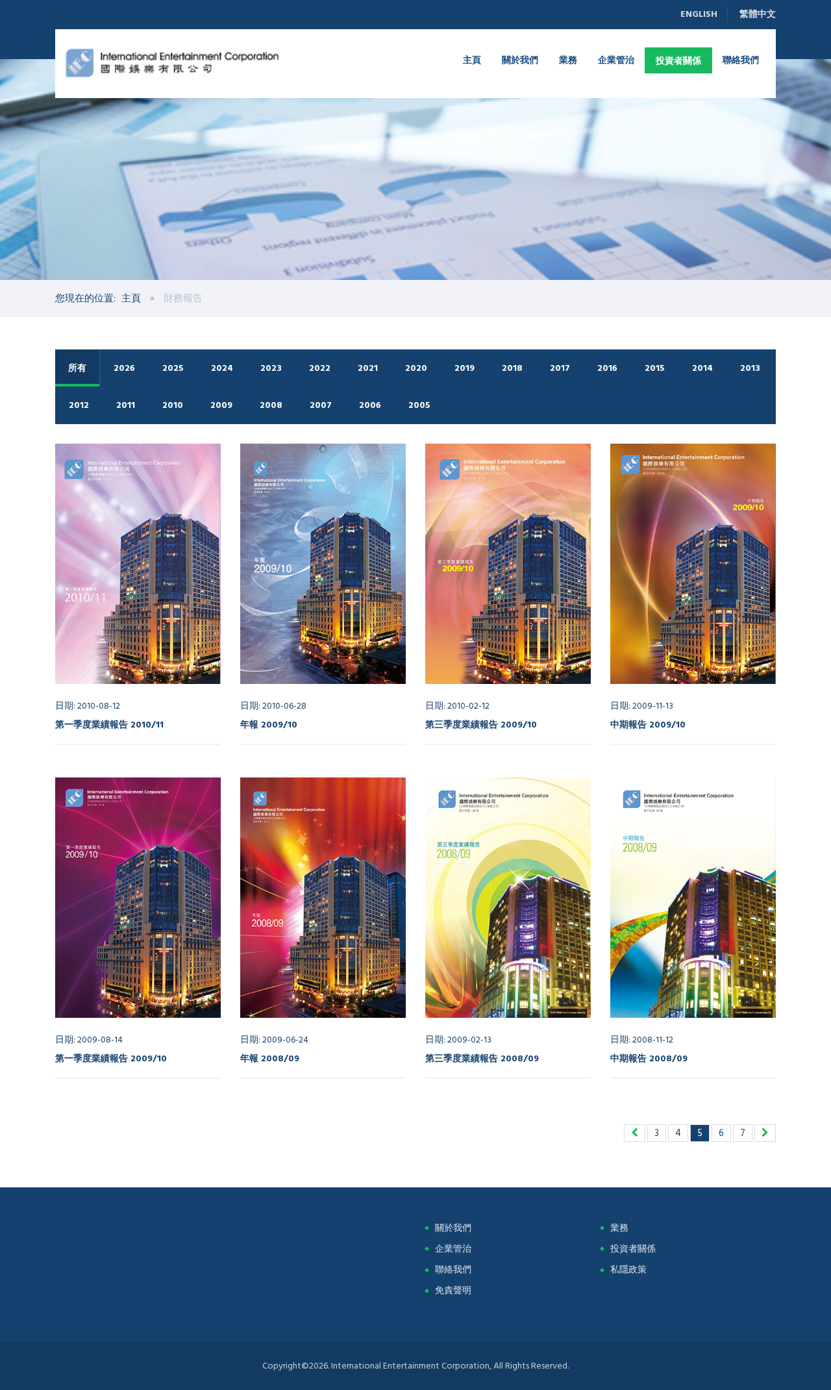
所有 (77, 367)
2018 (512, 367)
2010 (172, 405)
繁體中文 (757, 13)
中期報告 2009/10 (648, 724)
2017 (560, 367)
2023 (271, 367)
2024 (222, 367)
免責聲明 (453, 1290)
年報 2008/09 (269, 1058)
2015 (655, 367)
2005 (419, 405)
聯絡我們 (741, 59)
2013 (750, 367)
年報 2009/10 (268, 724)
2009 (221, 405)
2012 (79, 405)
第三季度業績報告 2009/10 (481, 724)
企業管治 (616, 59)
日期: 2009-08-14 (89, 1039)
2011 (125, 405)
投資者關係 (678, 60)
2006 (370, 405)
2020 (416, 367)
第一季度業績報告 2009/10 (111, 1058)
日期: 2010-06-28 (273, 705)
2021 (368, 367)
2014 (702, 367)
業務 (568, 59)
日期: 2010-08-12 (87, 705)
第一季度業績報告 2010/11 (109, 724)
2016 (607, 367)
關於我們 (520, 59)
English (698, 13)
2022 (319, 367)
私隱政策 (628, 1269)
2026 (124, 367)
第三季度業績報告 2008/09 (482, 1058)
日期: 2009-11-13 (641, 705)
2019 (464, 367)
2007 (321, 405)
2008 (271, 405)
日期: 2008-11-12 (641, 1039)
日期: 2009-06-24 (274, 1039)
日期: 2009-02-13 (458, 1039)
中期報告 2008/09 (649, 1058)
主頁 (472, 59)
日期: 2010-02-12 (457, 705)
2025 (173, 367)
